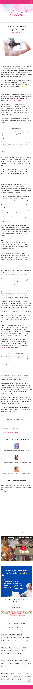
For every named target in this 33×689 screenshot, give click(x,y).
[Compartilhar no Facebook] (10, 428)
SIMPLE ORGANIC (12, 670)
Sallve (21, 670)
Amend (25, 631)
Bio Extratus (5, 637)
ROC (16, 666)
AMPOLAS (4, 627)
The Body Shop (17, 676)
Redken (22, 666)
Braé (19, 637)
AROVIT (11, 627)
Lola (12, 657)
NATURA (26, 660)
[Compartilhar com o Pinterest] (17, 428)
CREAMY (3, 640)
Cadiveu (10, 640)
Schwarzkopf (5, 673)
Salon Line (28, 670)
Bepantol (19, 634)
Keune (24, 650)
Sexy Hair (4, 676)
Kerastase (17, 650)
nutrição (17, 253)
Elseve (29, 640)
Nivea (17, 663)
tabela (15, 281)
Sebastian (13, 673)
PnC (25, 419)
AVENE (17, 627)
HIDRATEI (4, 647)
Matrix (3, 660)
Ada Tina (11, 631)
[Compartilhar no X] (13, 428)
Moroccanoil (19, 660)
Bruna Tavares (27, 637)
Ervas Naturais (11, 644)
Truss (3, 679)
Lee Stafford (5, 657)
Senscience (26, 673)
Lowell (22, 657)
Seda (19, 673)
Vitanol (14, 679)
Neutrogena (10, 663)
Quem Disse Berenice (7, 666)
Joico (24, 647)
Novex (22, 663)
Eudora (19, 644)
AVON (23, 627)
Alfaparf (18, 631)
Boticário (13, 637)
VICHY (8, 679)
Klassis (3, 653)
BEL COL (4, 634)
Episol (3, 644)
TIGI (10, 676)
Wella (19, 679)
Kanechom (9, 650)
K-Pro (3, 650)
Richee (3, 670)
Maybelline (10, 660)
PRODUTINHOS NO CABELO (11, 686)
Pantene (28, 663)
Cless (16, 640)
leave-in (18, 345)
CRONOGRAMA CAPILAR (11, 432)
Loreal (17, 657)
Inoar (10, 647)
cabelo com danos (17, 100)
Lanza (25, 653)
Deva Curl (22, 640)
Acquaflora (4, 631)
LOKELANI (18, 653)
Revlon (28, 666)
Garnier (25, 644)
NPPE (3, 663)
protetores (4, 348)
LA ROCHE (10, 653)
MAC (27, 657)
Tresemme (27, 676)
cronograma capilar (24, 291)
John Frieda (17, 647)
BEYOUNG (12, 634)
